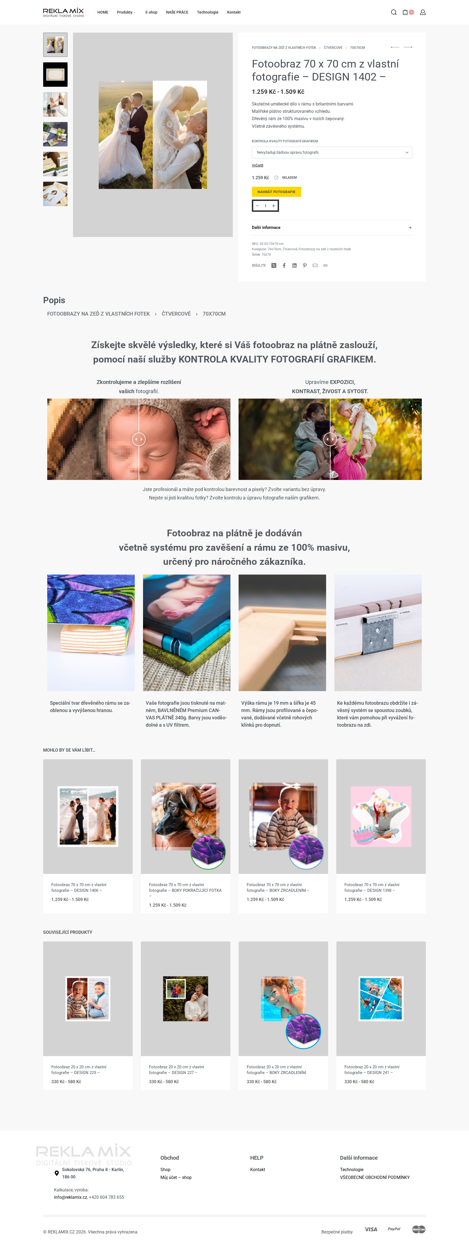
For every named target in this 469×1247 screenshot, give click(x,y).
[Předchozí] (87, 135)
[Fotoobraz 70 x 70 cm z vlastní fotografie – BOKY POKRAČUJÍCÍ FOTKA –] (185, 816)
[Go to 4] (55, 134)
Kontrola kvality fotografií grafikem (285, 141)
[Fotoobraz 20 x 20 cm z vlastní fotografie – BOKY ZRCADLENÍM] (283, 998)
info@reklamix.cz (70, 1197)
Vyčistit (257, 165)
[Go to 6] (55, 194)
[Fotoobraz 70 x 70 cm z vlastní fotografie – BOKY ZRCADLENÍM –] (283, 816)
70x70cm (357, 48)
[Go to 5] (55, 164)
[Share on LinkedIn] (294, 265)
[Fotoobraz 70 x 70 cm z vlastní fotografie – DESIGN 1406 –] (88, 816)
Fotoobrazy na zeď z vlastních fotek (284, 48)
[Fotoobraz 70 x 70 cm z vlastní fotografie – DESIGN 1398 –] (381, 816)
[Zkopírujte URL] (325, 265)
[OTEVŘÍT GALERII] (153, 135)
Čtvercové (333, 48)
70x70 (266, 255)
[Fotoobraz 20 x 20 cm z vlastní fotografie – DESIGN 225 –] (88, 998)
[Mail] (315, 265)
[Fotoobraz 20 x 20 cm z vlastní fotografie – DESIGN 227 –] (185, 998)
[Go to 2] (55, 74)
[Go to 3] (55, 104)
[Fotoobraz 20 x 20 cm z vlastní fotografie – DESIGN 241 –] (381, 998)
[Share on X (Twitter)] (273, 265)
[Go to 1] (55, 45)
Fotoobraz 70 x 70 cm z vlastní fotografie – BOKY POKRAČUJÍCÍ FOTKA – (185, 890)
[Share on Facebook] (284, 265)
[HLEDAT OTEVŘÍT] (394, 12)
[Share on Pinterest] (304, 265)
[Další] (218, 135)
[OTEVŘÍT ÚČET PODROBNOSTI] (423, 12)
